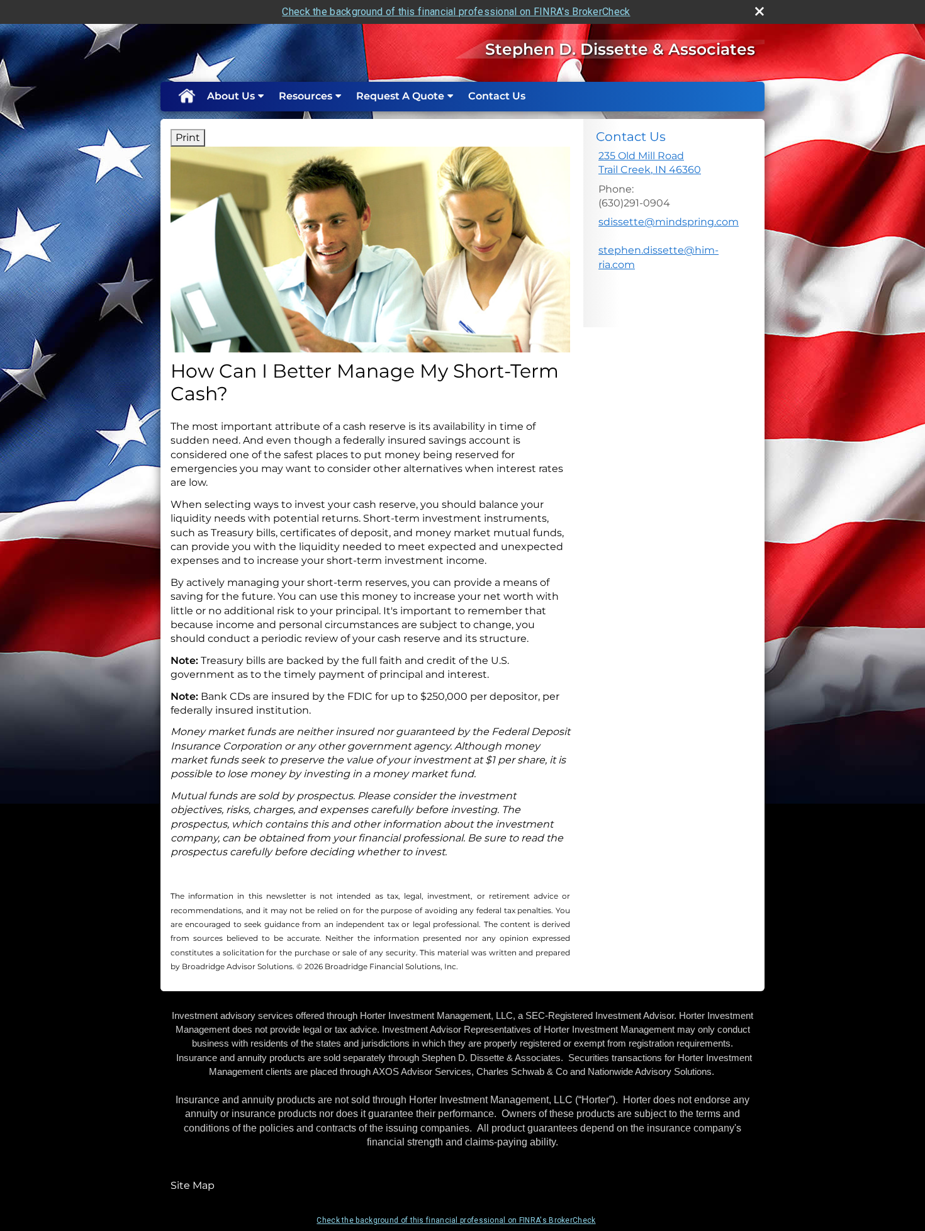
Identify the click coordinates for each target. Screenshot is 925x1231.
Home (186, 96)
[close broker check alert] (759, 11)
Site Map (193, 1185)
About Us (231, 96)
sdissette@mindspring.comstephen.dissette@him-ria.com (668, 243)
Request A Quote (400, 96)
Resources (305, 96)
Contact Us (496, 96)
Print (188, 137)
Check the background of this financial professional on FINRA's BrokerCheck (456, 12)
